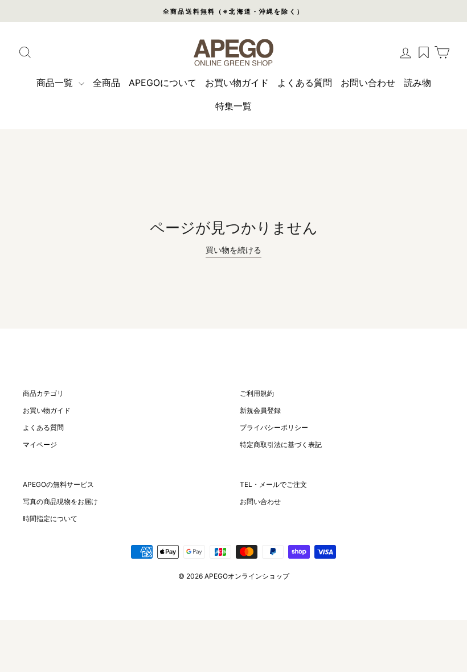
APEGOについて (162, 82)
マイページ (40, 444)
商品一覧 (56, 82)
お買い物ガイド (237, 82)
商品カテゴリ (43, 393)
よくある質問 (304, 82)
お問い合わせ (368, 82)
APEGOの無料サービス (58, 484)
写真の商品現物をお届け (60, 501)
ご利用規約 (257, 393)
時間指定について (50, 518)
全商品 (106, 82)
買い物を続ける (233, 250)
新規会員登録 (260, 410)
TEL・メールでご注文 (273, 484)
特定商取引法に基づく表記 (281, 444)
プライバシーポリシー (274, 427)
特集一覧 (233, 106)
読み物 (417, 82)
